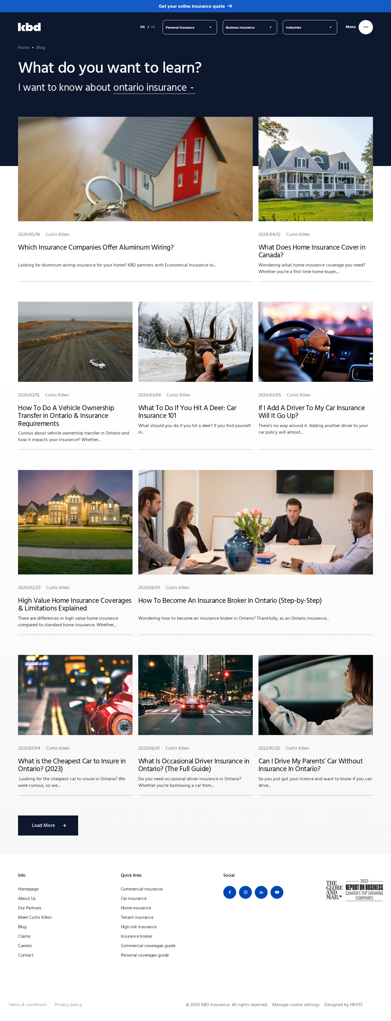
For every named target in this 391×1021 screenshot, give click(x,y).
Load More (43, 825)
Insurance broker (136, 936)
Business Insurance (240, 27)
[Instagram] (245, 892)
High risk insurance (139, 927)
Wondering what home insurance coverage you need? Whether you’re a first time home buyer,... (312, 253)
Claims (24, 936)
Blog (22, 927)
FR (153, 27)
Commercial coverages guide (148, 945)
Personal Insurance (180, 27)
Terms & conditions (28, 1004)
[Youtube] (276, 892)
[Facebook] (229, 892)
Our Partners (30, 908)
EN (142, 27)
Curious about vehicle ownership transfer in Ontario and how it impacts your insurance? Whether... (73, 417)
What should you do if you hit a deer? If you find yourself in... (194, 414)
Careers (25, 945)
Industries (293, 27)
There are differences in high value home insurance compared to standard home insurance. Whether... (74, 606)
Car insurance (134, 898)
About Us (26, 898)
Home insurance (136, 908)
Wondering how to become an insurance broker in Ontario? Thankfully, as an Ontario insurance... (233, 603)
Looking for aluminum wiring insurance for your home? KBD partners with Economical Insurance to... (117, 249)
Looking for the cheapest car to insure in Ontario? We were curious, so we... (72, 767)
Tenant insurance (137, 917)
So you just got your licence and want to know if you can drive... (315, 767)
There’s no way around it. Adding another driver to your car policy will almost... (313, 414)
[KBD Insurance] (29, 27)
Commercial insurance (142, 889)
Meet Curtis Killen (35, 917)
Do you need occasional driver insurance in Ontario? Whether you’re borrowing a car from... (194, 767)
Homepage (28, 889)
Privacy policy (68, 1004)
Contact (25, 955)
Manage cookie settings (296, 1004)
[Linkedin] (261, 892)
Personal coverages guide (145, 955)
